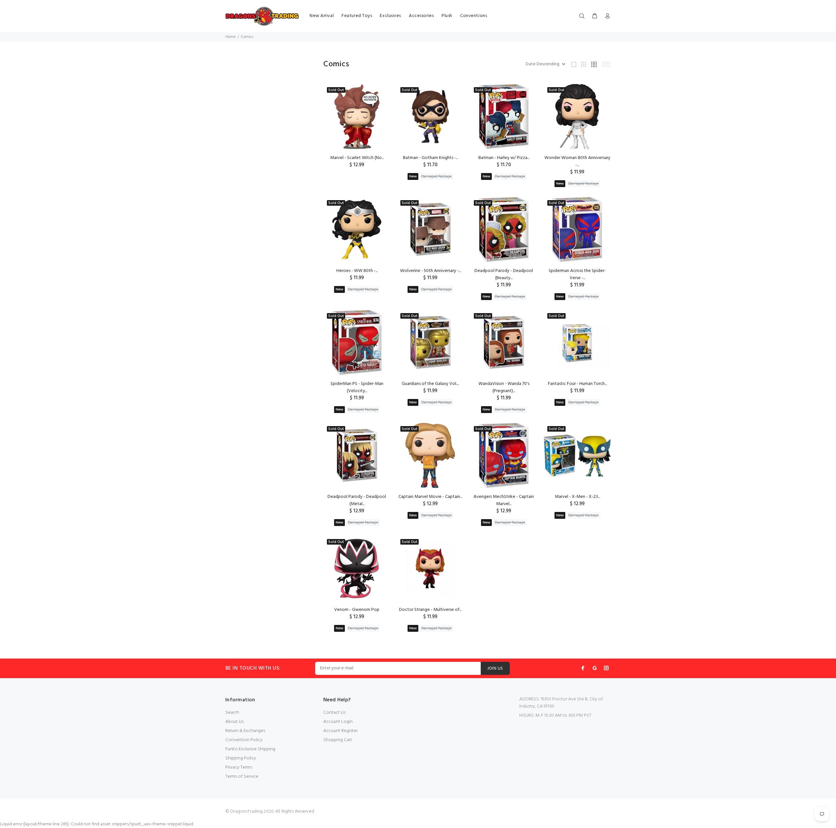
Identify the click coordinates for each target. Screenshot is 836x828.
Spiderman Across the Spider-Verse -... (577, 274)
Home (230, 37)
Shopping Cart (337, 740)
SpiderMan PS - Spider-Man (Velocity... (356, 387)
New (413, 176)
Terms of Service (241, 776)
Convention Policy (244, 740)
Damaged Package (436, 176)
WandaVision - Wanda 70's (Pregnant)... (503, 387)
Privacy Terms (238, 767)
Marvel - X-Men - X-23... (577, 497)
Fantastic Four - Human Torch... (577, 384)
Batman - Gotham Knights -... (430, 158)
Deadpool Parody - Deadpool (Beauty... (503, 274)
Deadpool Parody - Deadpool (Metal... (357, 500)
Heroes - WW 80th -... (357, 271)
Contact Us (334, 712)
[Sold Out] (577, 456)
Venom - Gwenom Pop (356, 609)
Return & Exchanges (245, 731)
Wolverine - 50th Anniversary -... (430, 271)
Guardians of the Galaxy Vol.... (430, 384)
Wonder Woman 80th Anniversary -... (577, 161)
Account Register (340, 731)
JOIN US (495, 668)
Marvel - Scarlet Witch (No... (357, 158)
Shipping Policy (240, 758)
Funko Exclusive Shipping (250, 749)
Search (232, 712)
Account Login (338, 721)
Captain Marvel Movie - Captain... (430, 497)
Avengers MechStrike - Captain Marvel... (504, 500)
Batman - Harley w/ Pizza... (503, 158)
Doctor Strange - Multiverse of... (430, 609)
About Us (234, 721)
